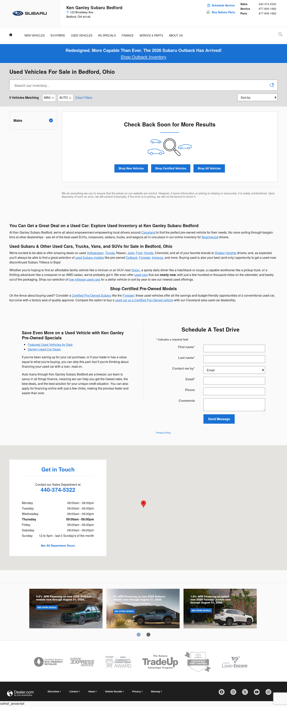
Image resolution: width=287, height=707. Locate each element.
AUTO (63, 97)
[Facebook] (223, 693)
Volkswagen (95, 253)
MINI (47, 97)
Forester (144, 257)
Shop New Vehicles (131, 168)
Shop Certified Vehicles (170, 168)
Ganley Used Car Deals (44, 349)
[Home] (30, 13)
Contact (73, 691)
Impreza (157, 257)
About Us (176, 35)
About (91, 691)
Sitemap (155, 691)
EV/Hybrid (58, 35)
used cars (141, 274)
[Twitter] (246, 693)
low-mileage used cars (84, 279)
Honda (148, 253)
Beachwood (210, 237)
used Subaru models (89, 257)
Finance (128, 35)
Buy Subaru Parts (223, 12)
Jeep (130, 253)
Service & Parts (151, 35)
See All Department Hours (58, 545)
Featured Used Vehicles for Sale (50, 344)
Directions (53, 691)
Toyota (110, 253)
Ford (139, 253)
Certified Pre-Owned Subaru (91, 295)
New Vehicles (34, 35)
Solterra (143, 609)
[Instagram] (234, 693)
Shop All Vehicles (209, 168)
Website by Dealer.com (20, 693)
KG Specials (107, 35)
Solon (136, 270)
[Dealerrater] (270, 693)
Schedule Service (223, 5)
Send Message (219, 419)
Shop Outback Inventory (143, 57)
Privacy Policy (163, 432)
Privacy (136, 691)
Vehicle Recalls (113, 691)
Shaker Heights (225, 253)
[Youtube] (258, 693)
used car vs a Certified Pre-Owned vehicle (144, 300)
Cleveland (148, 232)
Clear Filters (83, 97)
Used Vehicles (81, 35)
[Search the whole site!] (280, 34)
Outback (131, 257)
